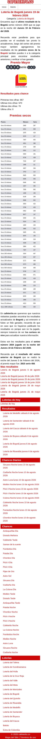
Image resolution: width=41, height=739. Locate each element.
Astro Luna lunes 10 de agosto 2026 (19, 480)
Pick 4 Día (7, 562)
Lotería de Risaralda (12, 703)
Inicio (4, 7)
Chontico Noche (10, 612)
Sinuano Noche (10, 648)
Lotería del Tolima (11, 662)
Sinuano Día (8, 580)
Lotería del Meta (10, 685)
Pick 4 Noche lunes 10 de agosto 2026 (20, 493)
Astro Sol (7, 576)
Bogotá (4, 53)
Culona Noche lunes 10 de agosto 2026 (21, 498)
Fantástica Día (9, 549)
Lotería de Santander (12, 712)
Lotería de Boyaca (11, 716)
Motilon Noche (9, 639)
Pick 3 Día (7, 567)
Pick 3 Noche (9, 621)
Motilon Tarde (9, 594)
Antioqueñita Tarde (11, 603)
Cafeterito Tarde (10, 540)
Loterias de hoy (8, 404)
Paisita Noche (9, 607)
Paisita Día (8, 553)
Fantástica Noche (11, 634)
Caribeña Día (9, 585)
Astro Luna (8, 643)
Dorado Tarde (9, 598)
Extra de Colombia (11, 730)
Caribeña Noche (10, 652)
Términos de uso (28, 737)
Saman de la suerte (12, 544)
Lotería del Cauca (11, 721)
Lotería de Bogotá (25, 18)
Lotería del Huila (10, 671)
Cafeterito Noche (10, 625)
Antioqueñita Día (10, 531)
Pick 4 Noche (9, 616)
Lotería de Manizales (12, 689)
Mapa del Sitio (11, 737)
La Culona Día (9, 589)
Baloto (13, 7)
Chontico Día (9, 558)
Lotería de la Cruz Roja (13, 676)
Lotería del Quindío (11, 698)
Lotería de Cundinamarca (14, 667)
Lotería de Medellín (11, 707)
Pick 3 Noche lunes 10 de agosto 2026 (20, 489)
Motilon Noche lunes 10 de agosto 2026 (21, 484)
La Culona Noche (11, 630)
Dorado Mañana (10, 535)
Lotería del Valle (10, 680)
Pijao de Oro (8, 571)
